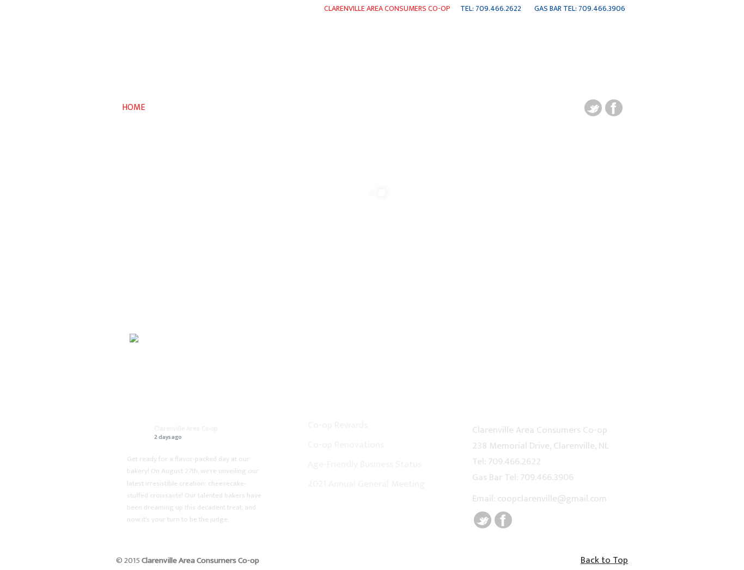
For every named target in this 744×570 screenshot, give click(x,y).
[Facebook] (614, 113)
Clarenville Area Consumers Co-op (124, 6)
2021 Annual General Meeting (366, 484)
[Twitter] (593, 113)
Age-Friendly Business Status (365, 464)
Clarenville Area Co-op (185, 428)
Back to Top (604, 560)
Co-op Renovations (346, 444)
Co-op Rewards (338, 425)
